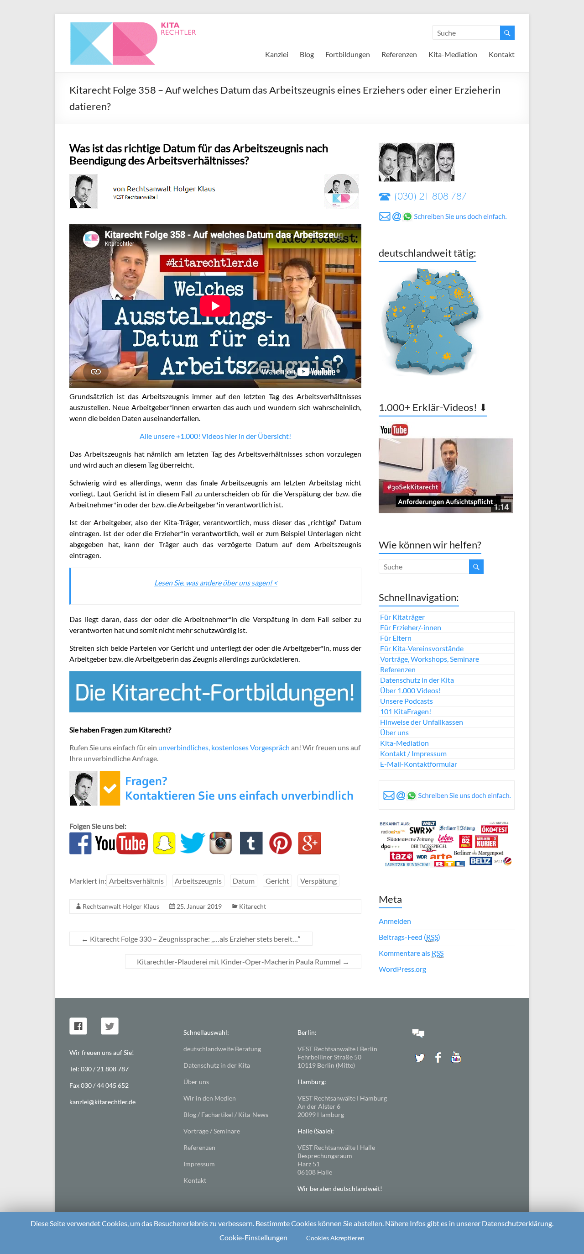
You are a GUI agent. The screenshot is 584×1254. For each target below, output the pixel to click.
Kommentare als (411, 952)
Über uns (394, 732)
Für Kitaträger (402, 616)
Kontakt (502, 54)
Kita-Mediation (452, 54)
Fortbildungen (347, 54)
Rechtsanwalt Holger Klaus (121, 906)
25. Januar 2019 (199, 906)
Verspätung (318, 880)
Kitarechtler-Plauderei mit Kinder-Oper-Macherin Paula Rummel (243, 961)
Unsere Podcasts (406, 700)
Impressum (199, 1164)
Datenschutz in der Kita (417, 679)
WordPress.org (402, 968)
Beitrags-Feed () (409, 937)
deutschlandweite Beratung (222, 1049)
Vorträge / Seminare (211, 1131)
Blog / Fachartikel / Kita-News (225, 1114)
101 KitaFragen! (405, 711)
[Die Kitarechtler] (145, 25)
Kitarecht (252, 906)
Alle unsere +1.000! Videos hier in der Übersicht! (215, 436)
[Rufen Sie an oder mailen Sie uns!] (214, 776)
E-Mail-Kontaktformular (418, 763)
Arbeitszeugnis (198, 880)
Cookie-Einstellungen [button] (253, 1237)
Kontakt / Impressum (413, 753)
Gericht (277, 880)
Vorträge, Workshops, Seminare (429, 658)
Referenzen (399, 54)
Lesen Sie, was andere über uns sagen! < (215, 582)
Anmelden (395, 921)
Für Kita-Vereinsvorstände (422, 648)
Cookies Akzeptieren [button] (335, 1238)
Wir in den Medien (209, 1098)
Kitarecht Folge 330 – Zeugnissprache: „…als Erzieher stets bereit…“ (191, 938)
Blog (307, 54)
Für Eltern (396, 637)
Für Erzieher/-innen (410, 627)
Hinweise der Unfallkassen (421, 721)
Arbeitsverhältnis (136, 880)
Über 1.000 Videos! (410, 690)
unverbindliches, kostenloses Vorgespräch (224, 747)
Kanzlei (276, 54)
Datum (244, 880)
